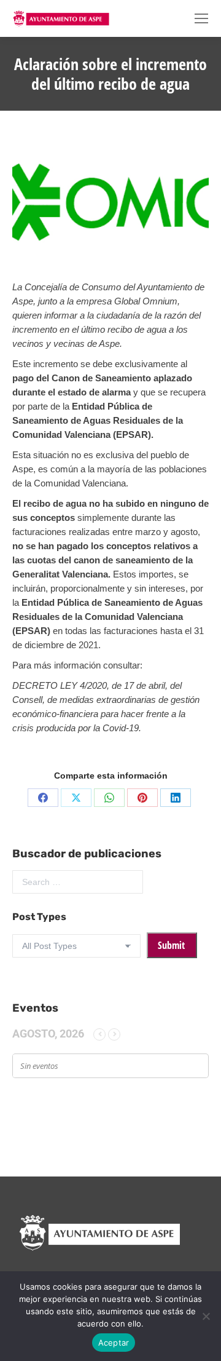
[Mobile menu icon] (201, 18)
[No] (206, 1316)
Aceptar (114, 1342)
